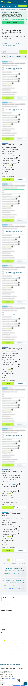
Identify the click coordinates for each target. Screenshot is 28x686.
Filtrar (5, 56)
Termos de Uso (5, 623)
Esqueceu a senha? (10, 678)
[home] (6, 2)
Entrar (2, 683)
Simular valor (14, 156)
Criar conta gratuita (19, 685)
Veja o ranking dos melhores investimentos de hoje (14, 588)
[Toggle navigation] (25, 2)
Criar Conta (8, 672)
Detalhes (20, 98)
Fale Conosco (5, 618)
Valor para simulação (6, 49)
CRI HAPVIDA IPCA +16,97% (12, 145)
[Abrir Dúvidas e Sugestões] (25, 683)
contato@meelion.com (9, 632)
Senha (8, 678)
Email (1, 676)
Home (2, 9)
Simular (23, 52)
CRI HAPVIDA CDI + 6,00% (12, 349)
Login (2, 672)
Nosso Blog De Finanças (8, 613)
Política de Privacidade (7, 620)
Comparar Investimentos (12, 9)
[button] (14, 80)
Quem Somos (5, 615)
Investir (8, 98)
